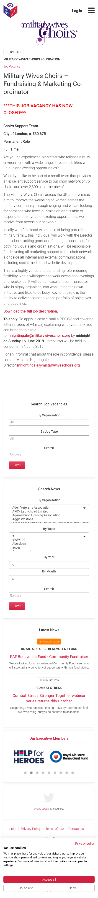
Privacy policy (85, 843)
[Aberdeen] (46, 544)
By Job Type (49, 432)
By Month (49, 571)
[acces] (46, 548)
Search (49, 448)
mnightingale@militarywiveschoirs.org (48, 365)
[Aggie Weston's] (46, 519)
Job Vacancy (11, 66)
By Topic (49, 529)
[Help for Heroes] (29, 756)
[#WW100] (46, 540)
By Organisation (49, 415)
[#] (46, 536)
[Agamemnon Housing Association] (46, 515)
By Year (49, 557)
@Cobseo (43, 808)
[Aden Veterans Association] (46, 508)
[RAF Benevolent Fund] (69, 756)
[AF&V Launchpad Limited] (46, 511)
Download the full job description (30, 311)
